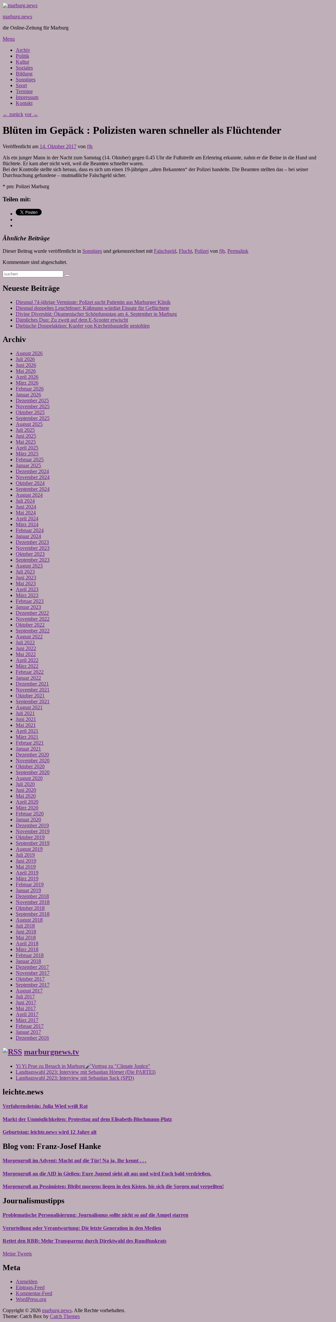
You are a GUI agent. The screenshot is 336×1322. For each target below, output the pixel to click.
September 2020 (33, 772)
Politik (22, 56)
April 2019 (27, 872)
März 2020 (27, 808)
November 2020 (33, 760)
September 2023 (33, 560)
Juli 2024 (25, 501)
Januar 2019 (28, 890)
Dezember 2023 (32, 542)
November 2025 (33, 406)
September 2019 (33, 843)
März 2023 (27, 595)
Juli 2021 (25, 713)
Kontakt (24, 103)
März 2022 (27, 666)
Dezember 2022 (32, 613)
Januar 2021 (28, 748)
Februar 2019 (30, 884)
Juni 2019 (26, 861)
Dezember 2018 (32, 896)
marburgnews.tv (51, 1052)
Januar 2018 (28, 961)
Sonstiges (25, 79)
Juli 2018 (25, 926)
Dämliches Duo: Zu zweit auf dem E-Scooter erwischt (72, 320)
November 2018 (33, 902)
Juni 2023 (26, 577)
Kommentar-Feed (34, 1293)
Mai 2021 (26, 725)
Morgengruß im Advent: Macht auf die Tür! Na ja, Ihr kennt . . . (74, 1160)
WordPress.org (31, 1299)
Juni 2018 (26, 931)
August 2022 (29, 636)
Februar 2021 (30, 743)
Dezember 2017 (32, 967)
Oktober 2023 (30, 554)
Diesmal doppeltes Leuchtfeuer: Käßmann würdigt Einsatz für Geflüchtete (92, 308)
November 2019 (33, 831)
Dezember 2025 (32, 400)
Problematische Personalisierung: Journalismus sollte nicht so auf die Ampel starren (95, 1215)
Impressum (27, 97)
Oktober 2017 (30, 979)
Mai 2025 (26, 442)
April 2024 (27, 518)
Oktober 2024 (30, 483)
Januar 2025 (28, 465)
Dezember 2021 (32, 684)
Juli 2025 (25, 430)
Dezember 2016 (32, 1038)
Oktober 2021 (30, 695)
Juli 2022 (25, 642)
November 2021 (33, 689)
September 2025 (33, 418)
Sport (21, 85)
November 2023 (33, 548)
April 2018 (27, 943)
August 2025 (29, 424)
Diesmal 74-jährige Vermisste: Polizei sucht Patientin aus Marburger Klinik (93, 302)
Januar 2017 (28, 1032)
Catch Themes (65, 1316)
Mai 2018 (26, 937)
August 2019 (29, 849)
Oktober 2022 (30, 625)
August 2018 (29, 920)
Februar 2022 (30, 672)
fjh (90, 146)
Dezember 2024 (32, 471)
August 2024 (29, 495)
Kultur (22, 62)
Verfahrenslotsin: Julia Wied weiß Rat (45, 1106)
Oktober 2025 (30, 412)
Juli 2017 (25, 996)
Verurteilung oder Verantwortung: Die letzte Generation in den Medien (82, 1228)
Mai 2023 (26, 583)
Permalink (237, 251)
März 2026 (27, 383)
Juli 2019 (25, 855)
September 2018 (33, 914)
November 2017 (33, 973)
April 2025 (27, 448)
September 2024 (33, 489)
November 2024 (33, 477)
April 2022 (27, 660)
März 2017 (27, 1020)
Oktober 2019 (30, 837)
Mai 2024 (26, 512)
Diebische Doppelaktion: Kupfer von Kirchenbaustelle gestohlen (83, 326)
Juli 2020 (25, 784)
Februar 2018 (30, 955)
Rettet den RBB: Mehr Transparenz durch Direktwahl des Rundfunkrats (84, 1241)
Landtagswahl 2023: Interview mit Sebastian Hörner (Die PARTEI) (86, 1072)
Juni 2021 (26, 719)
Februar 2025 (30, 459)
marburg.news (17, 16)
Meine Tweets (17, 1253)
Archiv (23, 50)
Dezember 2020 (32, 754)
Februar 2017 (30, 1026)
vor (31, 114)
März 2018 (27, 949)
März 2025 (27, 453)
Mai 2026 (26, 371)
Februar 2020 (30, 813)
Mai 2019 (26, 867)
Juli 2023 (25, 571)
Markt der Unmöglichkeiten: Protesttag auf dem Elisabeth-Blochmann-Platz (87, 1119)
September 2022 (33, 630)
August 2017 (29, 990)
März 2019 (27, 878)
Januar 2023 (28, 607)
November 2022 (33, 619)
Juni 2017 (26, 1002)
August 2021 (29, 707)
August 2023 (29, 566)
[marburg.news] (20, 5)
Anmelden (26, 1281)
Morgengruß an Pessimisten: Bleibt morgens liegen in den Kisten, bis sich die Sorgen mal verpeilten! (113, 1186)
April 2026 (27, 377)
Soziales (24, 67)
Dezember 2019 (32, 825)
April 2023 (27, 589)
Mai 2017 (26, 1008)
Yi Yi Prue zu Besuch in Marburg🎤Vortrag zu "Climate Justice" (83, 1066)
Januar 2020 (28, 819)
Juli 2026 (25, 359)
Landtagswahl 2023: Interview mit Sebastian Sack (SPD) (75, 1078)
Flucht (185, 251)
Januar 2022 (28, 678)
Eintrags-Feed (30, 1287)
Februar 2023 (30, 601)
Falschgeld (165, 251)
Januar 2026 (28, 394)
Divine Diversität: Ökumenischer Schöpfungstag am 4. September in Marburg (96, 314)
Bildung (24, 73)
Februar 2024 (30, 530)
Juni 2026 (26, 365)
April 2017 (27, 1014)
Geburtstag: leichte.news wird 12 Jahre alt (49, 1132)
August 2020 (29, 778)
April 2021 (27, 731)
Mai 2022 (26, 654)
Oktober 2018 (30, 908)
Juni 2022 (26, 648)
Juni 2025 (26, 436)
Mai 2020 (26, 796)
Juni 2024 (26, 507)
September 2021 (33, 701)
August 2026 (29, 353)
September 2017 (33, 985)
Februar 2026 (30, 388)
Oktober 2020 (30, 766)
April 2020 (27, 802)
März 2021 (27, 737)
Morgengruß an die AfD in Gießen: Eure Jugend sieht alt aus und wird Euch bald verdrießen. (107, 1173)
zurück (13, 114)
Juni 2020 (26, 790)
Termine (24, 91)
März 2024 (27, 524)
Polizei (202, 251)
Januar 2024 (28, 536)
